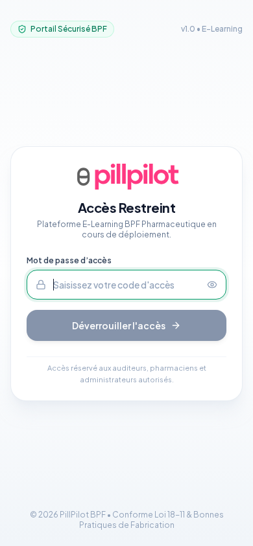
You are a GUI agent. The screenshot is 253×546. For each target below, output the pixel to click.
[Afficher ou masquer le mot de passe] (216, 285)
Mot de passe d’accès (69, 260)
